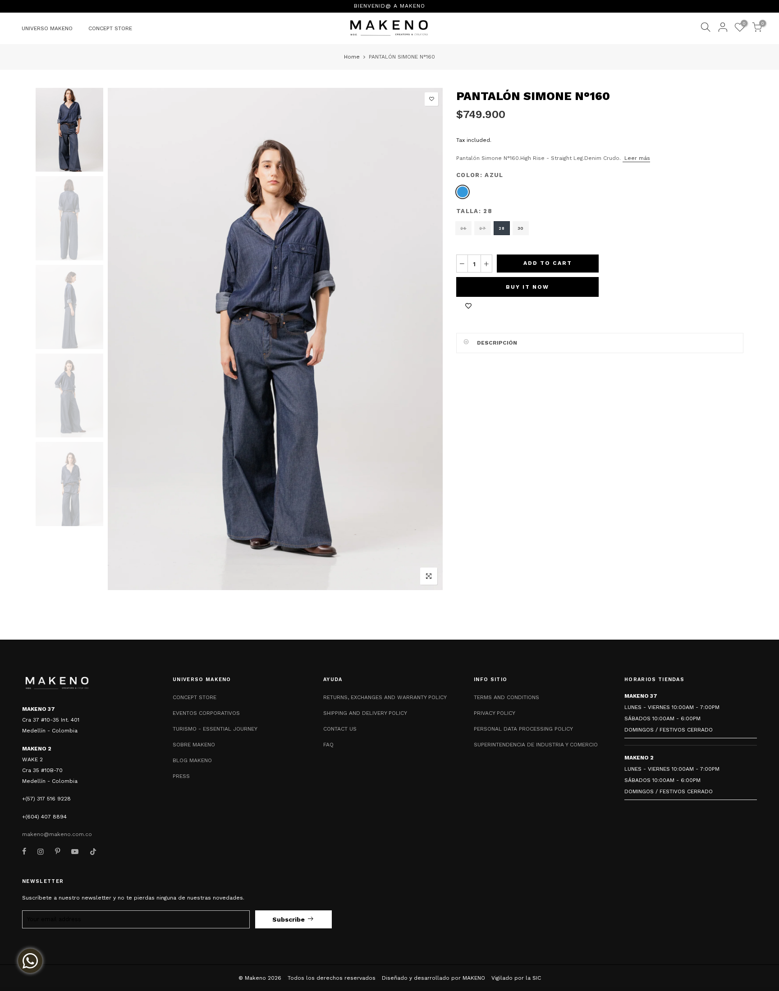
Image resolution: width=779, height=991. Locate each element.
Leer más (636, 158)
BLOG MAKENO (192, 760)
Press (181, 776)
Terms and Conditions (506, 697)
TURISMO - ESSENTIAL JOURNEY (215, 729)
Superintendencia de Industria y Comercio (536, 744)
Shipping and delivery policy (365, 713)
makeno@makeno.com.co (57, 834)
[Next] (428, 338)
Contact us (340, 729)
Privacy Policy (494, 713)
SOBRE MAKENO (194, 744)
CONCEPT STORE (110, 28)
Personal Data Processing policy (523, 729)
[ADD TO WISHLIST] (468, 306)
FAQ (328, 744)
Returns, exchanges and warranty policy (385, 697)
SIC (536, 978)
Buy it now (527, 287)
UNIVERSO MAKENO (47, 28)
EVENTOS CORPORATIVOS (206, 713)
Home (352, 57)
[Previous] (122, 338)
